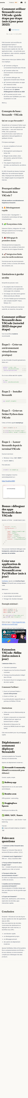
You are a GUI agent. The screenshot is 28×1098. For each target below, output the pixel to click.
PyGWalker (5, 581)
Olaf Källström (15, 29)
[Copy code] (24, 367)
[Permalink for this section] (24, 114)
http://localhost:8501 (8, 481)
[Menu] (25, 2)
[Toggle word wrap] (21, 367)
